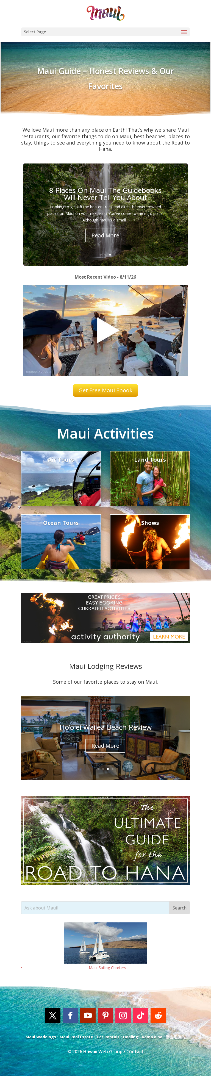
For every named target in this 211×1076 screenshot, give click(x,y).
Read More (105, 235)
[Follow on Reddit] (158, 1015)
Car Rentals (108, 1036)
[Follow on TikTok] (140, 1015)
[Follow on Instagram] (123, 1015)
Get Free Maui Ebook (105, 390)
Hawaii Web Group (103, 1052)
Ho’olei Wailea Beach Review (105, 727)
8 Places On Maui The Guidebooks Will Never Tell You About (105, 193)
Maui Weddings (41, 1036)
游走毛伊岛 (175, 1036)
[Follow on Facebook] (70, 1015)
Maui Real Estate (76, 1036)
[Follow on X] (52, 1015)
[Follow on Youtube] (88, 1015)
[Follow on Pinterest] (105, 1015)
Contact (135, 1052)
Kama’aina (152, 1036)
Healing (130, 1036)
